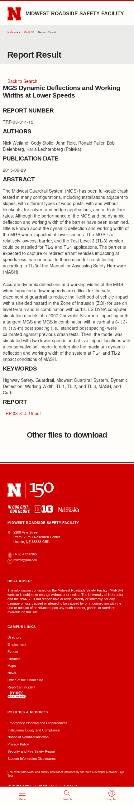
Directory (14, 637)
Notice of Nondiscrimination (28, 737)
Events (12, 652)
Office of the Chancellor (25, 680)
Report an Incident (21, 687)
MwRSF (29, 32)
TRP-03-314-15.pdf (22, 413)
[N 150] (41, 490)
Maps (11, 666)
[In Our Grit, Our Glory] (18, 509)
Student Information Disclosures (31, 758)
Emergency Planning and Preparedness (37, 723)
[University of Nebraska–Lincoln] (14, 490)
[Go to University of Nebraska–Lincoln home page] (14, 14)
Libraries (14, 659)
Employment (16, 644)
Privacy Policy (18, 744)
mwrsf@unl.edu (25, 560)
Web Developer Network (101, 772)
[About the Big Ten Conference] (44, 509)
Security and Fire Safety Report (31, 751)
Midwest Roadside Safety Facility (75, 13)
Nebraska (13, 32)
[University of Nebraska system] (68, 509)
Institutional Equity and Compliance (33, 730)
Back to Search (22, 81)
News (11, 673)
